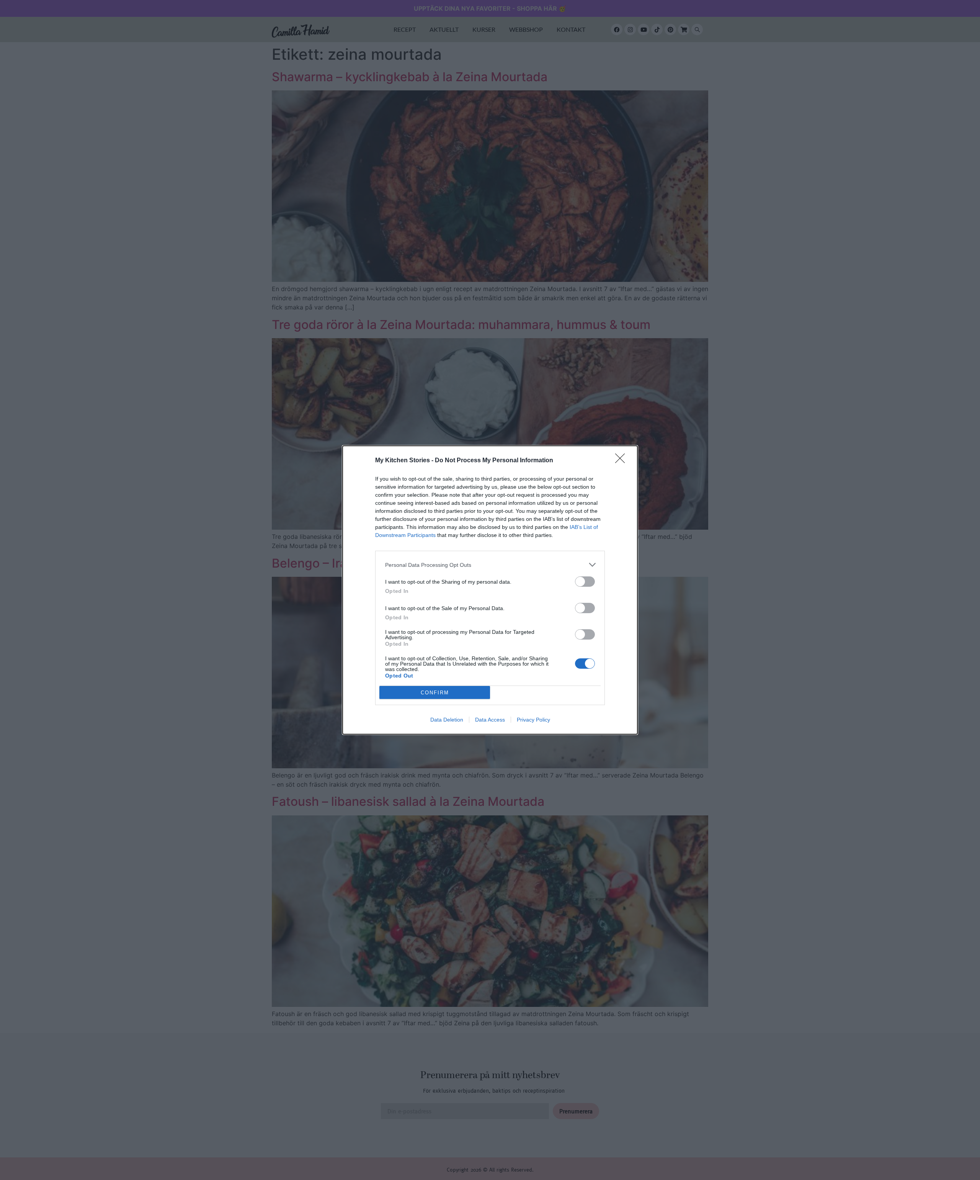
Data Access (490, 720)
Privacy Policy (533, 720)
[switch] (585, 581)
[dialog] (490, 590)
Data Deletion (446, 720)
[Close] (622, 460)
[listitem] (490, 565)
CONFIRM (435, 693)
